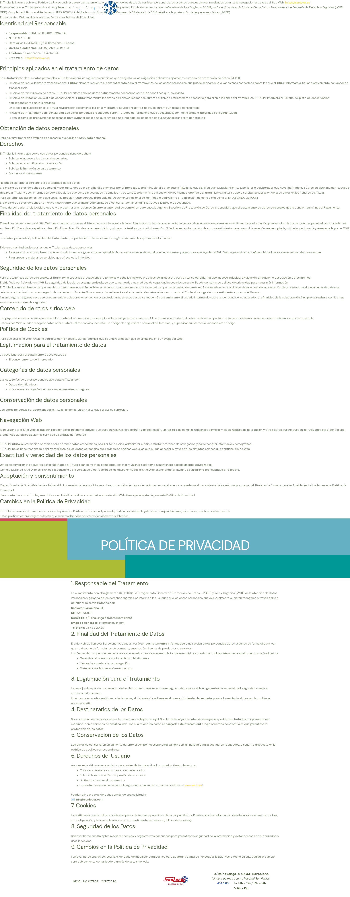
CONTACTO (243, 8)
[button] (270, 8)
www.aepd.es (193, 785)
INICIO (205, 8)
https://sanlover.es (37, 58)
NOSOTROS (222, 8)
